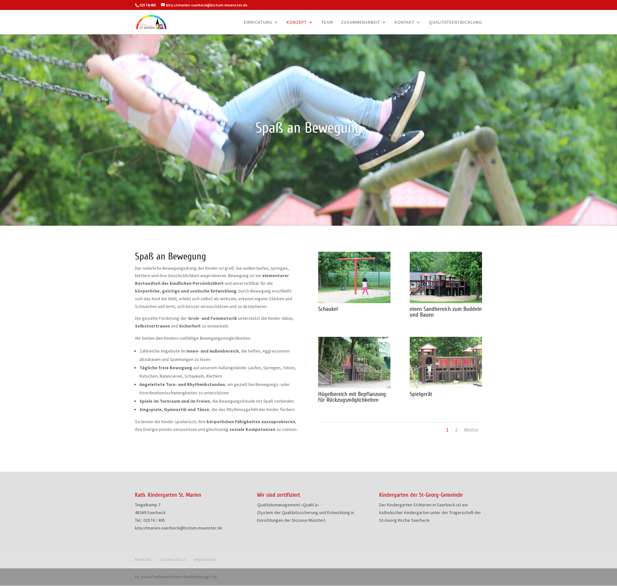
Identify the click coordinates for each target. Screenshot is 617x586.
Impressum (204, 559)
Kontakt (405, 22)
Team (327, 22)
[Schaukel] (354, 301)
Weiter (471, 429)
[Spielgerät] (446, 386)
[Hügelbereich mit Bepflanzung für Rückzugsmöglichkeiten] (354, 386)
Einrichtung (258, 22)
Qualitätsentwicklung (455, 22)
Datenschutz (172, 559)
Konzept (297, 22)
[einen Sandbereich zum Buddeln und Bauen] (446, 301)
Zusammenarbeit (360, 22)
